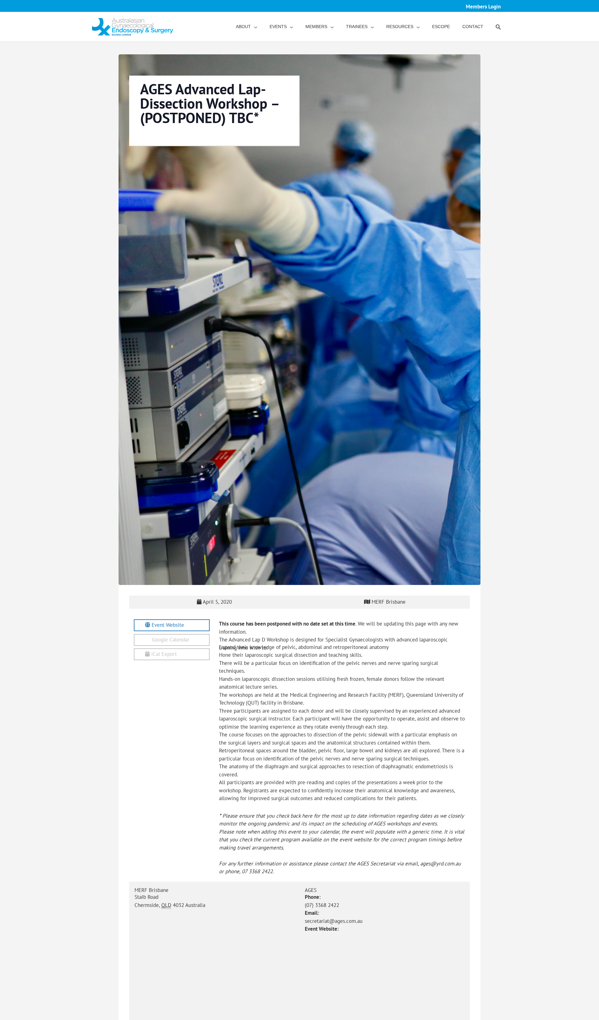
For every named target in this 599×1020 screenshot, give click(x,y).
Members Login (483, 6)
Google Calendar (169, 639)
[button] (498, 26)
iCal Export (163, 654)
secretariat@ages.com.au (334, 921)
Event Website (167, 624)
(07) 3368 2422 (322, 905)
